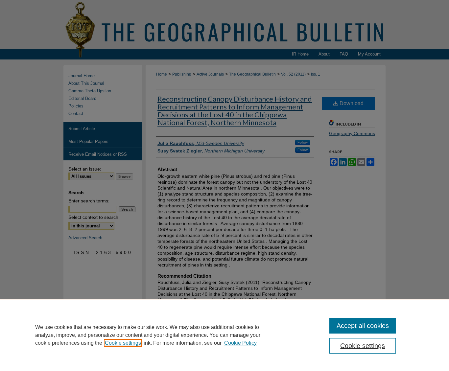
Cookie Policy (240, 343)
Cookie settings (123, 343)
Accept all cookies (363, 325)
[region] (224, 335)
